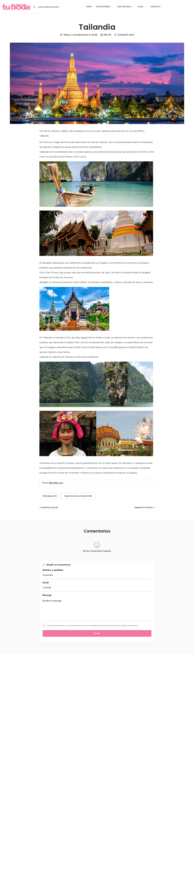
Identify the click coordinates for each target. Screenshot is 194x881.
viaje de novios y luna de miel (78, 496)
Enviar (97, 633)
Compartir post (125, 34)
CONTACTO (155, 6)
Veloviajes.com (56, 483)
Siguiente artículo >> (145, 507)
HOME (89, 6)
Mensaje (47, 595)
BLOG (140, 6)
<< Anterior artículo (48, 507)
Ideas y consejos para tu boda (80, 34)
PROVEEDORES (103, 6)
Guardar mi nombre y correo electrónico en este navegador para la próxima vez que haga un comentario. (93, 625)
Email (46, 582)
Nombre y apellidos (53, 570)
